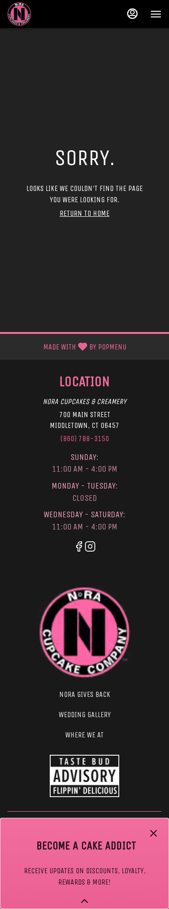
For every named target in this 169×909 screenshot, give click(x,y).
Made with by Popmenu (66, 346)
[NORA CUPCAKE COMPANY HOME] (50, 14)
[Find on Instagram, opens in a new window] (90, 548)
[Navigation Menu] (156, 14)
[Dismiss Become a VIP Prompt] (153, 833)
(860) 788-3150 (84, 438)
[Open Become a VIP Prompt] (84, 901)
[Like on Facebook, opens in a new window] (78, 548)
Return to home (84, 213)
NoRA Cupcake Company (84, 776)
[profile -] (132, 13)
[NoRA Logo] (85, 632)
